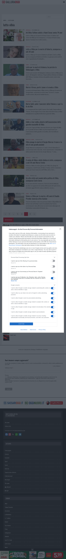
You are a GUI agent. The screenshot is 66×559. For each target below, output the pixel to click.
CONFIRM (21, 324)
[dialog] (33, 279)
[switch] (53, 261)
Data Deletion (23, 329)
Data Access (33, 329)
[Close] (60, 229)
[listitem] (33, 257)
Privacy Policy (42, 329)
